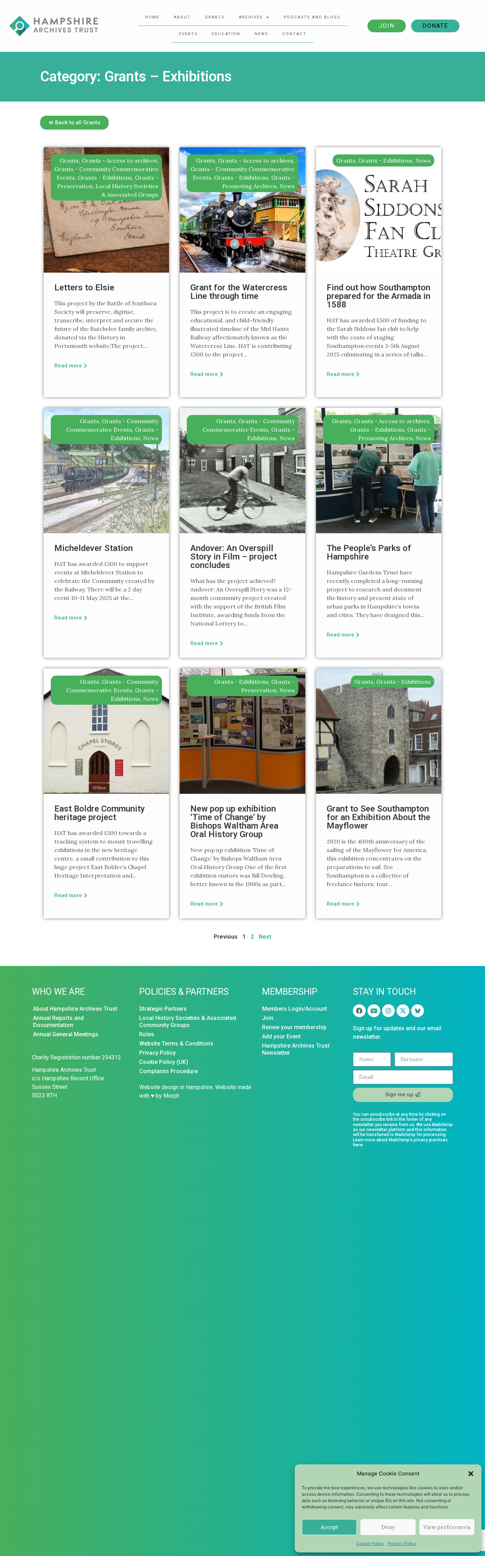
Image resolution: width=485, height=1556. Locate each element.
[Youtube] (373, 1010)
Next (265, 936)
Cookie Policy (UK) (163, 1062)
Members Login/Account (294, 1008)
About (182, 17)
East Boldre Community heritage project (99, 813)
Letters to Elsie (84, 288)
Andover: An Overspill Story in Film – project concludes (233, 556)
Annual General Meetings (65, 1034)
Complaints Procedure (168, 1071)
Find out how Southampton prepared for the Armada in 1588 (378, 296)
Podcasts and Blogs (312, 17)
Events (188, 34)
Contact (294, 34)
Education (226, 34)
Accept (329, 1527)
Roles (146, 1034)
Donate (435, 25)
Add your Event (281, 1036)
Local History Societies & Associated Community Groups (187, 1021)
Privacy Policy (402, 1543)
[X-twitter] (403, 1010)
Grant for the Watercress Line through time (238, 292)
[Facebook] (359, 1010)
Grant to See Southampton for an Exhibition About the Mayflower (378, 817)
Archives (251, 17)
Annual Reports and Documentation (58, 1021)
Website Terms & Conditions (176, 1043)
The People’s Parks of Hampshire (369, 552)
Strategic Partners (163, 1008)
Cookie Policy (370, 1543)
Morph (171, 1095)
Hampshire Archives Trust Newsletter (295, 1049)
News (261, 34)
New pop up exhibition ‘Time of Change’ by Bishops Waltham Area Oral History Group (234, 821)
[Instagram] (388, 1010)
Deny (388, 1527)
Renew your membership (294, 1027)
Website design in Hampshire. (176, 1087)
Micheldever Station (93, 548)
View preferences (446, 1527)
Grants (214, 17)
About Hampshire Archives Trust (75, 1008)
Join (386, 25)
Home (152, 17)
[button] (470, 1473)
